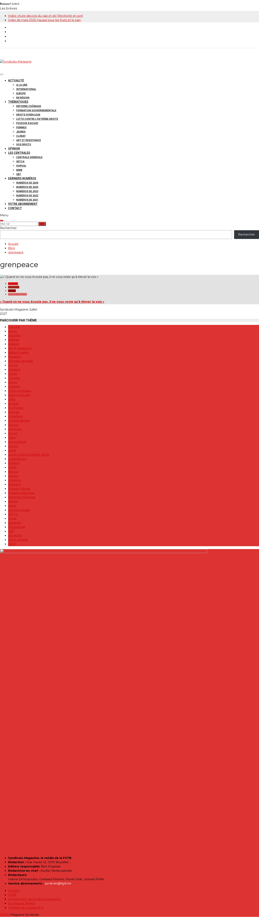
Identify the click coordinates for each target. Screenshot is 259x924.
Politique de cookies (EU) (26, 907)
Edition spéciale (19, 395)
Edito (12, 399)
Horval (21, 165)
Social (12, 518)
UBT (18, 174)
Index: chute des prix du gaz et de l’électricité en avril (45, 16)
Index (12, 437)
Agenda (13, 340)
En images (15, 408)
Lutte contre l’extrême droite (37, 119)
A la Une (21, 85)
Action (12, 331)
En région (22, 97)
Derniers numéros (22, 178)
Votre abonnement (23, 204)
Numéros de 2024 (27, 187)
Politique (14, 484)
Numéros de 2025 (27, 182)
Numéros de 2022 (27, 195)
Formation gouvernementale (36, 110)
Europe (21, 93)
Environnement (17, 294)
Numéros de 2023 (27, 191)
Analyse (13, 344)
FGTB (12, 895)
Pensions (14, 480)
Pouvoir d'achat (19, 488)
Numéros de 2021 (27, 199)
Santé (12, 506)
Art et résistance (28, 140)
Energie (13, 412)
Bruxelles (14, 357)
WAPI (12, 544)
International (26, 89)
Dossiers (14, 386)
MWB (19, 170)
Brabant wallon (18, 352)
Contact (15, 208)
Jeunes (20, 131)
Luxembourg (17, 459)
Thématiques (18, 101)
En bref (13, 403)
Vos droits (23, 144)
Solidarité (14, 523)
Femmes (21, 127)
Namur (13, 471)
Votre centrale (18, 540)
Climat (21, 136)
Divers (12, 382)
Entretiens (15, 416)
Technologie (16, 527)
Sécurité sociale (19, 510)
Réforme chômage (28, 106)
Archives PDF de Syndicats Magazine (34, 899)
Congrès (14, 378)
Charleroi (14, 369)
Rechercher (8, 228)
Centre (13, 365)
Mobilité (13, 463)
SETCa (20, 161)
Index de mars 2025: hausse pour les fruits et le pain (44, 20)
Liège (12, 450)
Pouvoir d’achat (27, 123)
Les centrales (19, 152)
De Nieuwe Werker (21, 903)
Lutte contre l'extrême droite (28, 454)
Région (13, 501)
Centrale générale (29, 157)
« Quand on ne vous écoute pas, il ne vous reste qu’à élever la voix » (52, 302)
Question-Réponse (21, 493)
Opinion (14, 148)
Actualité (16, 80)
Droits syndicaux (28, 114)
